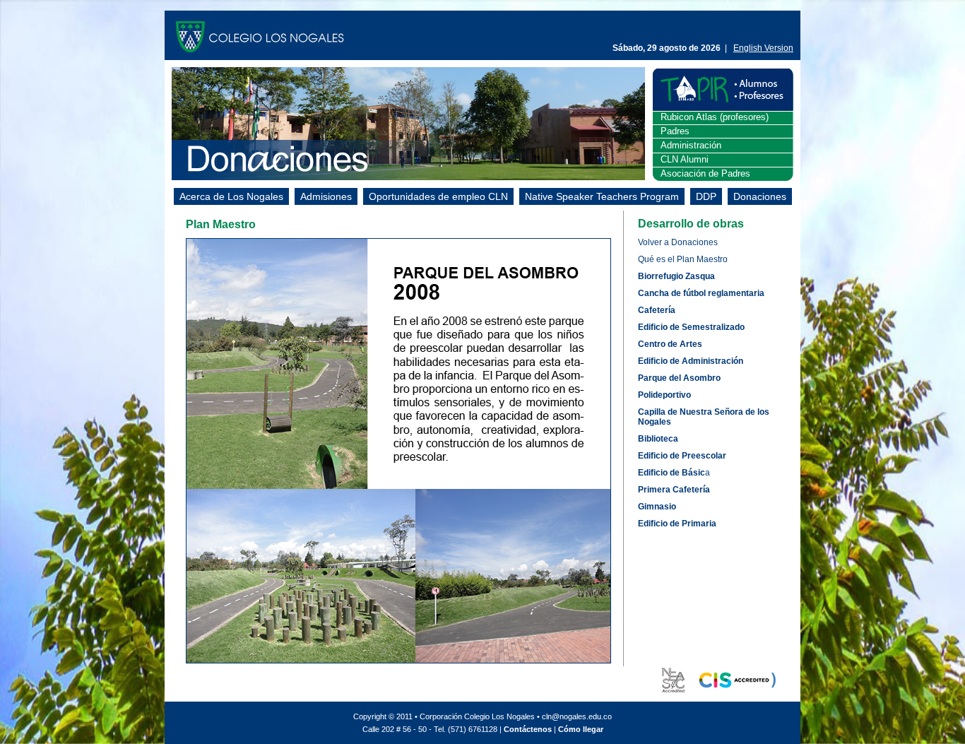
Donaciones (759, 196)
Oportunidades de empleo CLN (438, 196)
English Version (763, 48)
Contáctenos (528, 729)
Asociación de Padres (705, 173)
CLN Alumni (685, 159)
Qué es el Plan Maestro (683, 259)
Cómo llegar (580, 729)
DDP (706, 196)
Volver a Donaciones (678, 242)
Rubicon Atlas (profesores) (715, 117)
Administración (691, 145)
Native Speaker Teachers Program (602, 196)
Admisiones (326, 196)
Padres (675, 131)
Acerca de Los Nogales (231, 196)
